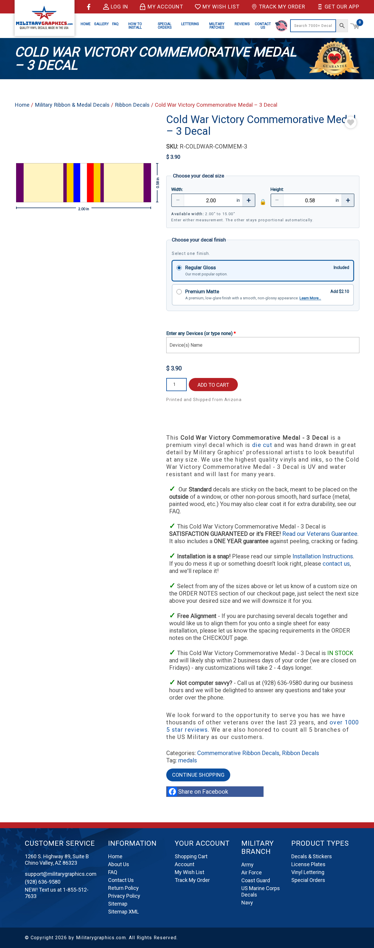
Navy (247, 902)
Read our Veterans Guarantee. (320, 533)
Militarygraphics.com (101, 937)
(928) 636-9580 (42, 882)
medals (187, 760)
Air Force (251, 872)
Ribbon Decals (132, 105)
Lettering (190, 24)
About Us (118, 864)
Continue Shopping (198, 775)
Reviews (242, 24)
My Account (165, 7)
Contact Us (263, 26)
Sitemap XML (123, 912)
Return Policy (123, 888)
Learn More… (310, 298)
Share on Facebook (204, 791)
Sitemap (117, 904)
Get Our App (342, 7)
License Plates (308, 864)
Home (86, 24)
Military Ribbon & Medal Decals (72, 105)
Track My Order (282, 7)
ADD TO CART (213, 385)
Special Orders (165, 26)
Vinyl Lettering (307, 872)
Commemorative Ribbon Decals (238, 753)
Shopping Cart (191, 856)
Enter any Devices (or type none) (201, 333)
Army (247, 864)
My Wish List (221, 7)
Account (184, 864)
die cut (262, 444)
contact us (336, 563)
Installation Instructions (322, 556)
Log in (119, 7)
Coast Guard (255, 880)
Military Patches (216, 26)
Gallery (101, 24)
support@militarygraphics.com (60, 874)
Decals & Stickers (311, 856)
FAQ (115, 24)
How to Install (135, 26)
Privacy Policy (124, 896)
